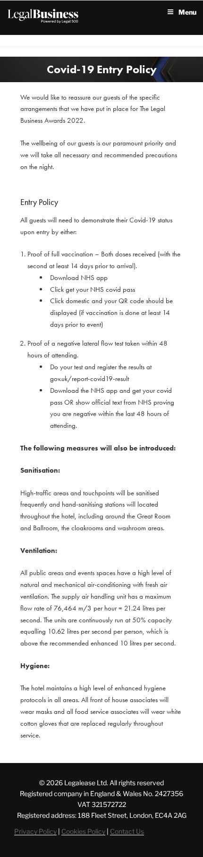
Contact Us (127, 831)
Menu (187, 12)
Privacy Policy (35, 831)
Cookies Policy (83, 831)
